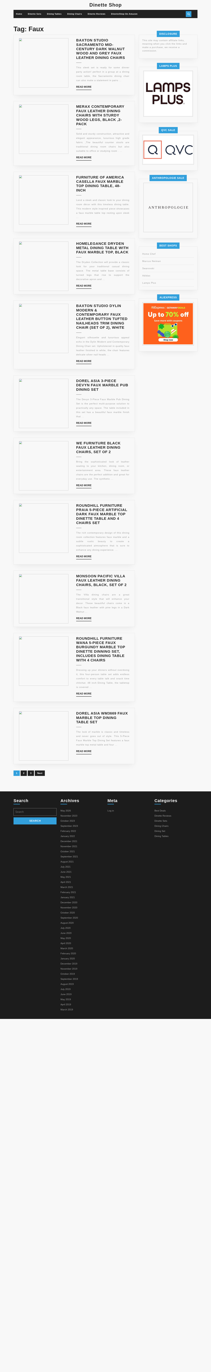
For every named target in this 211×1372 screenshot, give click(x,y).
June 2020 (66, 933)
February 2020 (68, 953)
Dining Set (159, 831)
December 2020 (68, 902)
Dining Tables (54, 14)
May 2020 (65, 938)
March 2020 (66, 948)
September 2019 (69, 979)
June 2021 (66, 872)
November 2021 (68, 846)
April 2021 (65, 882)
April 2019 (65, 1004)
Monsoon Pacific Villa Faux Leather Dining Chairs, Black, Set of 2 (101, 580)
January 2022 (67, 836)
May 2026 (65, 810)
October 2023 (67, 821)
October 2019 (67, 974)
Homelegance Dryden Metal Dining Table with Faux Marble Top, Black (102, 248)
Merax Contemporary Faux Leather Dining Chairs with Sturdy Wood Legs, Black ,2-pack (100, 115)
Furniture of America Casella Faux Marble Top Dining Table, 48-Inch (100, 183)
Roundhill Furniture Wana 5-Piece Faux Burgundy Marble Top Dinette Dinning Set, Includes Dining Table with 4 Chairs (100, 649)
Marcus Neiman (151, 261)
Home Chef (149, 254)
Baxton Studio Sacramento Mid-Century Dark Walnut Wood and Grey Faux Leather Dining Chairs (100, 49)
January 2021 (67, 897)
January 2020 (67, 958)
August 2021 (67, 861)
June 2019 (66, 994)
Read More (83, 87)
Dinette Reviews (97, 14)
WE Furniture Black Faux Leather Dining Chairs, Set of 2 (98, 447)
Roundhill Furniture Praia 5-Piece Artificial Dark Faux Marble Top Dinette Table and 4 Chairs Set (101, 514)
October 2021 (67, 851)
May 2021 (65, 877)
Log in (110, 810)
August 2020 (67, 923)
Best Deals (160, 810)
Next (39, 773)
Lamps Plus (149, 283)
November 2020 (68, 907)
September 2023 (69, 826)
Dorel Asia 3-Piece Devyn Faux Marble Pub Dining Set (102, 385)
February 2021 (68, 892)
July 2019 (65, 989)
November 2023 (68, 815)
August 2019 (67, 984)
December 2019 (68, 963)
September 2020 (69, 917)
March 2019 (66, 1009)
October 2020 (67, 912)
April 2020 (65, 943)
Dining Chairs (74, 14)
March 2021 (66, 887)
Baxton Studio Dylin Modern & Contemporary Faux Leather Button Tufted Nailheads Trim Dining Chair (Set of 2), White (102, 317)
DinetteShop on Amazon (124, 14)
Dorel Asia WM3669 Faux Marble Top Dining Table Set (102, 717)
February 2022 (68, 831)
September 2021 (69, 856)
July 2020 (65, 928)
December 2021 (68, 841)
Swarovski (148, 268)
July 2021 (65, 866)
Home (19, 14)
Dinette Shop (105, 5)
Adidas (146, 275)
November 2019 (68, 968)
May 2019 (65, 999)
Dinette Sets (34, 14)
